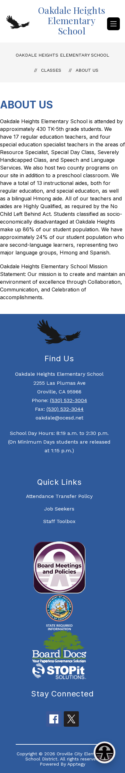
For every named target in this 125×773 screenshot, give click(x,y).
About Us (87, 70)
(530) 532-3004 (68, 400)
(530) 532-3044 (65, 409)
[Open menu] (113, 23)
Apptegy (76, 764)
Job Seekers (59, 509)
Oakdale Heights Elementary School (62, 55)
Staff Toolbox (59, 521)
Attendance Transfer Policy (59, 496)
